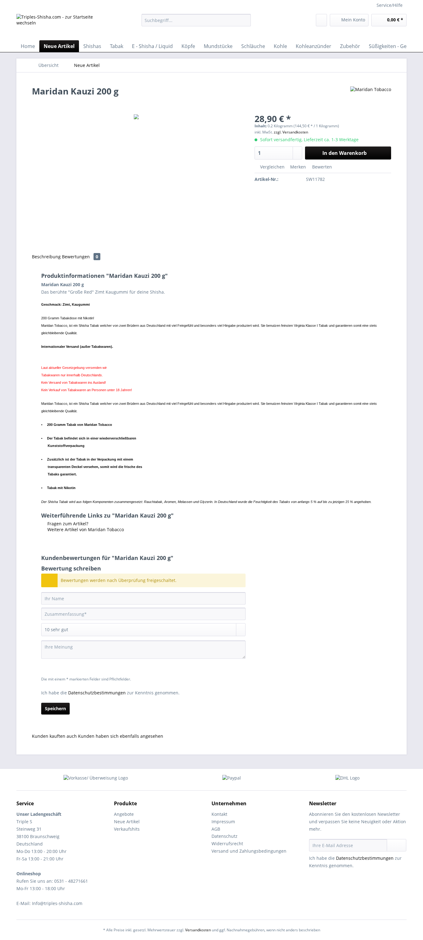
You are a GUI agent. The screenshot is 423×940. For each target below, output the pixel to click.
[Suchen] (245, 20)
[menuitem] (196, 23)
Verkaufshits (127, 829)
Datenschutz (225, 836)
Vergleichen (272, 167)
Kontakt (219, 814)
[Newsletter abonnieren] (396, 845)
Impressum (223, 821)
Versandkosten (198, 930)
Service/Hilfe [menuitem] (389, 5)
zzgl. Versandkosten (291, 132)
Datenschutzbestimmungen (97, 693)
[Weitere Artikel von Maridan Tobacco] (370, 97)
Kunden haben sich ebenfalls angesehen (120, 736)
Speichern (55, 708)
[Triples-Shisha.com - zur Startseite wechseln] (64, 25)
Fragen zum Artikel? (67, 524)
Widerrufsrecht (227, 843)
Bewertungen (80, 257)
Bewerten (321, 167)
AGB (216, 829)
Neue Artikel (127, 821)
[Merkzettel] (321, 20)
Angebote (124, 814)
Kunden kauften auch (54, 736)
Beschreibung (46, 257)
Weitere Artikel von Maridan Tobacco (85, 529)
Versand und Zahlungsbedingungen (249, 851)
